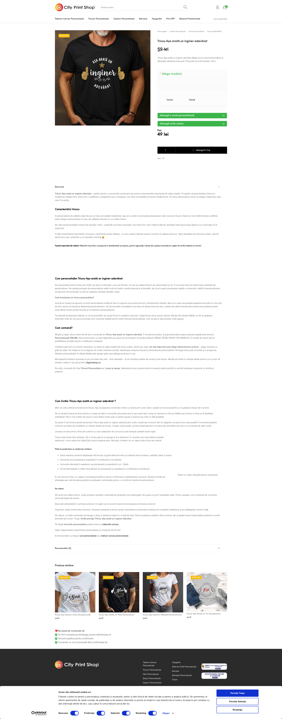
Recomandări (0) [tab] (63, 548)
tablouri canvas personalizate (114, 535)
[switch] (101, 713)
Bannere (175, 671)
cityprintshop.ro (93, 362)
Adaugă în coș (203, 150)
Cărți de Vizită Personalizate (184, 666)
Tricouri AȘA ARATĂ (214, 31)
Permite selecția (237, 701)
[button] (192, 115)
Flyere (174, 679)
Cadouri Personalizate (178, 31)
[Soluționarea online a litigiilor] (214, 675)
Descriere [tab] (59, 187)
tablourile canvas (110, 524)
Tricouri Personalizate (196, 31)
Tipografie (176, 662)
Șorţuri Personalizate (152, 678)
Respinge (237, 709)
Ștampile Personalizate (182, 675)
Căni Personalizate (151, 674)
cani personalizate (88, 535)
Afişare (166, 713)
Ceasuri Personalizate (152, 682)
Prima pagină (162, 31)
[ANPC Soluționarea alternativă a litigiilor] (214, 666)
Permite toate (237, 693)
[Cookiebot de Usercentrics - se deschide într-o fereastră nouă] (39, 713)
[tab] (138, 364)
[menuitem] (69, 19)
